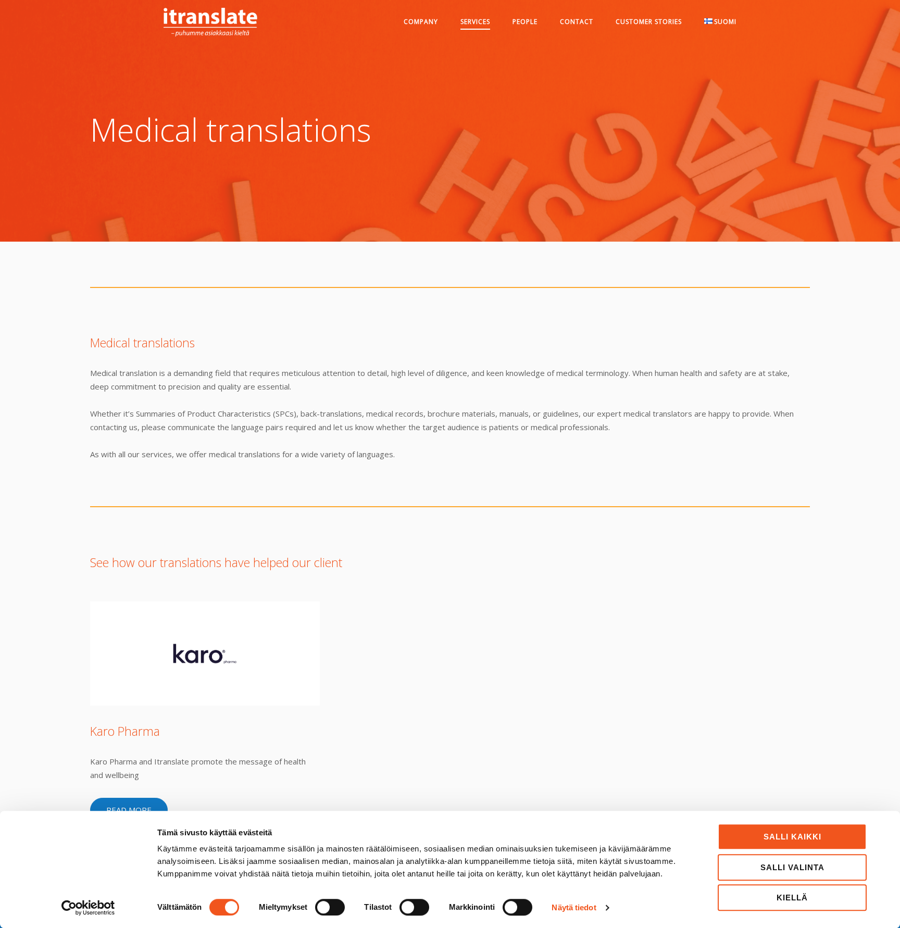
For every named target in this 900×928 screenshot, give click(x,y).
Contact (576, 21)
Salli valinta (792, 867)
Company (421, 21)
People (525, 21)
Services (475, 21)
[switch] (330, 907)
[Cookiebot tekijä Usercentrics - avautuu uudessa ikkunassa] (88, 908)
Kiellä (792, 897)
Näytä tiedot (574, 907)
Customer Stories (649, 21)
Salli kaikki (792, 836)
